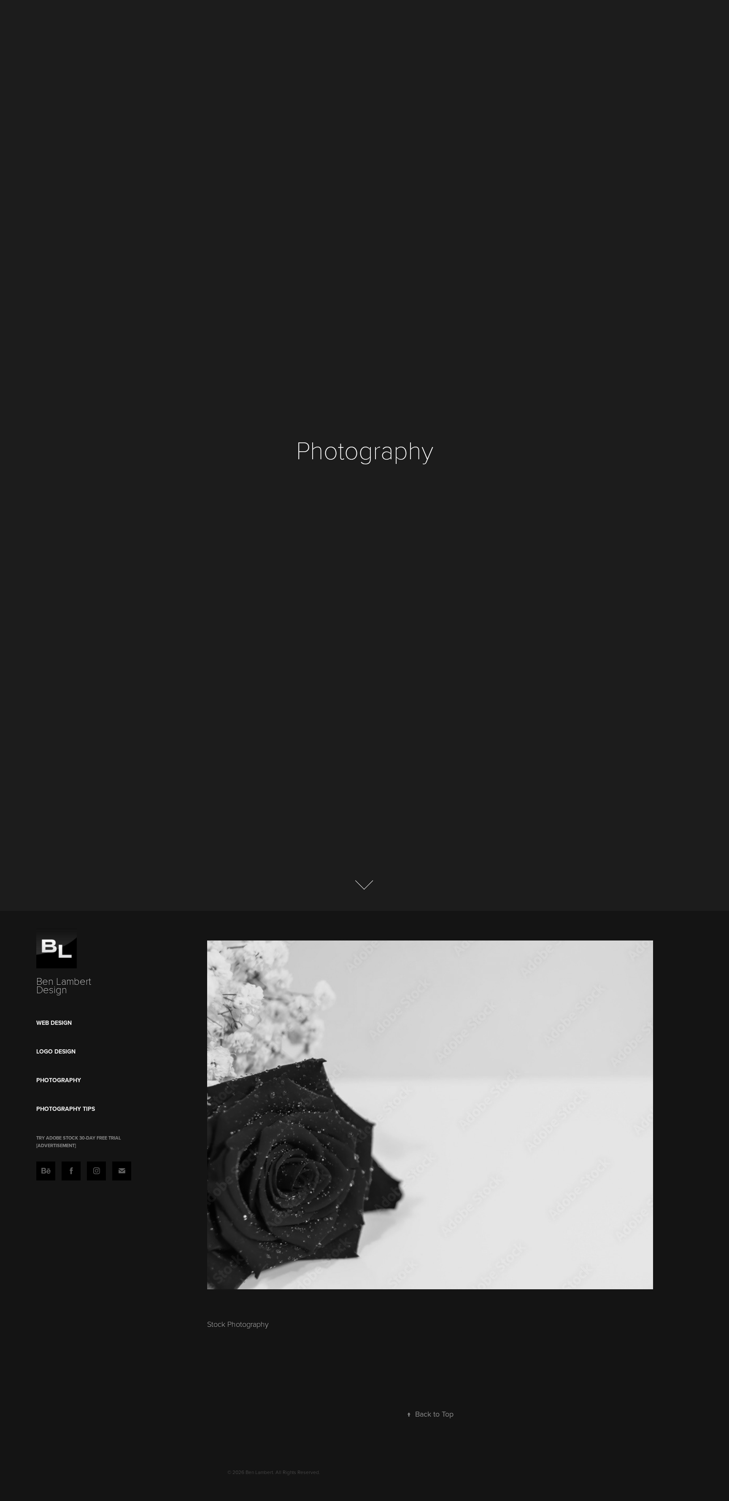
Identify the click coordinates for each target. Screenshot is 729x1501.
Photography (58, 1080)
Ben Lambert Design (65, 985)
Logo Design (56, 1051)
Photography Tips (65, 1109)
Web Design (54, 1023)
